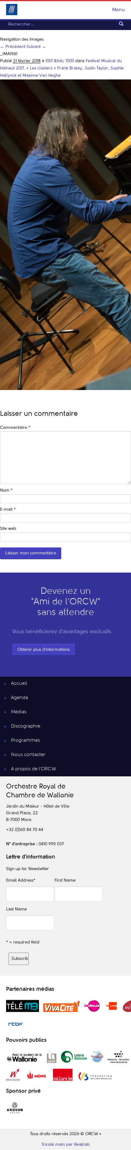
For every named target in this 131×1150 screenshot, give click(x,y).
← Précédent (12, 47)
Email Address (20, 880)
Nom (6, 490)
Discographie (25, 726)
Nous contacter (28, 754)
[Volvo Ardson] (14, 1113)
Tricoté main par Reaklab (65, 1144)
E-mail (8, 509)
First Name (65, 880)
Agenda (19, 697)
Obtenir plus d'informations (43, 649)
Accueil (19, 683)
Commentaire (15, 427)
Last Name (16, 909)
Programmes (25, 740)
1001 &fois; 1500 (59, 61)
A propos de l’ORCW (33, 769)
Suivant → (36, 47)
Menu (118, 10)
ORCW (11, 9)
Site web (8, 528)
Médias (19, 712)
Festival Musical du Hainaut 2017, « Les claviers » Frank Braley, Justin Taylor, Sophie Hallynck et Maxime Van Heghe (62, 68)
